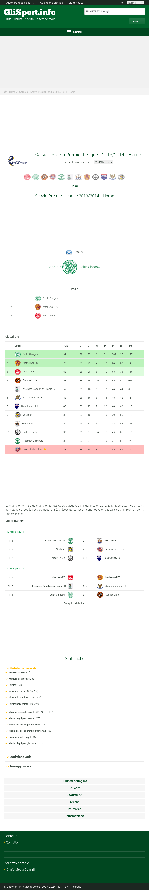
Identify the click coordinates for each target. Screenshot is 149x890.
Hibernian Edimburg (33, 440)
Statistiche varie (20, 757)
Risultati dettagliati (74, 781)
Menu (77, 31)
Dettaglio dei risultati (74, 603)
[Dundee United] (44, 176)
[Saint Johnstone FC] (112, 176)
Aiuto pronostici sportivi (20, 2)
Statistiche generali (22, 668)
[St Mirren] (121, 176)
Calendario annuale (51, 2)
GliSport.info (18, 13)
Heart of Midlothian (33, 449)
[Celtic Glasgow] (36, 176)
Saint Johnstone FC (33, 397)
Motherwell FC (50, 306)
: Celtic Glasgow (89, 266)
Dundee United (30, 380)
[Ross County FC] (104, 176)
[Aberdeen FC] (27, 176)
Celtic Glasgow (50, 298)
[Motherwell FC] (87, 176)
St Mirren (27, 414)
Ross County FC (29, 405)
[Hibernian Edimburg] (61, 176)
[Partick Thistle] (95, 176)
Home (12, 91)
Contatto (12, 842)
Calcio (22, 91)
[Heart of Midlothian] (53, 176)
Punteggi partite (20, 766)
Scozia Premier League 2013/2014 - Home (52, 91)
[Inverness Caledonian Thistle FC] (70, 176)
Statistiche (74, 795)
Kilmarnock (28, 423)
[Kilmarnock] (78, 176)
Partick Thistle (30, 432)
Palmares (74, 809)
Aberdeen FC (49, 315)
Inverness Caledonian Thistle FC (38, 388)
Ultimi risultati (76, 2)
